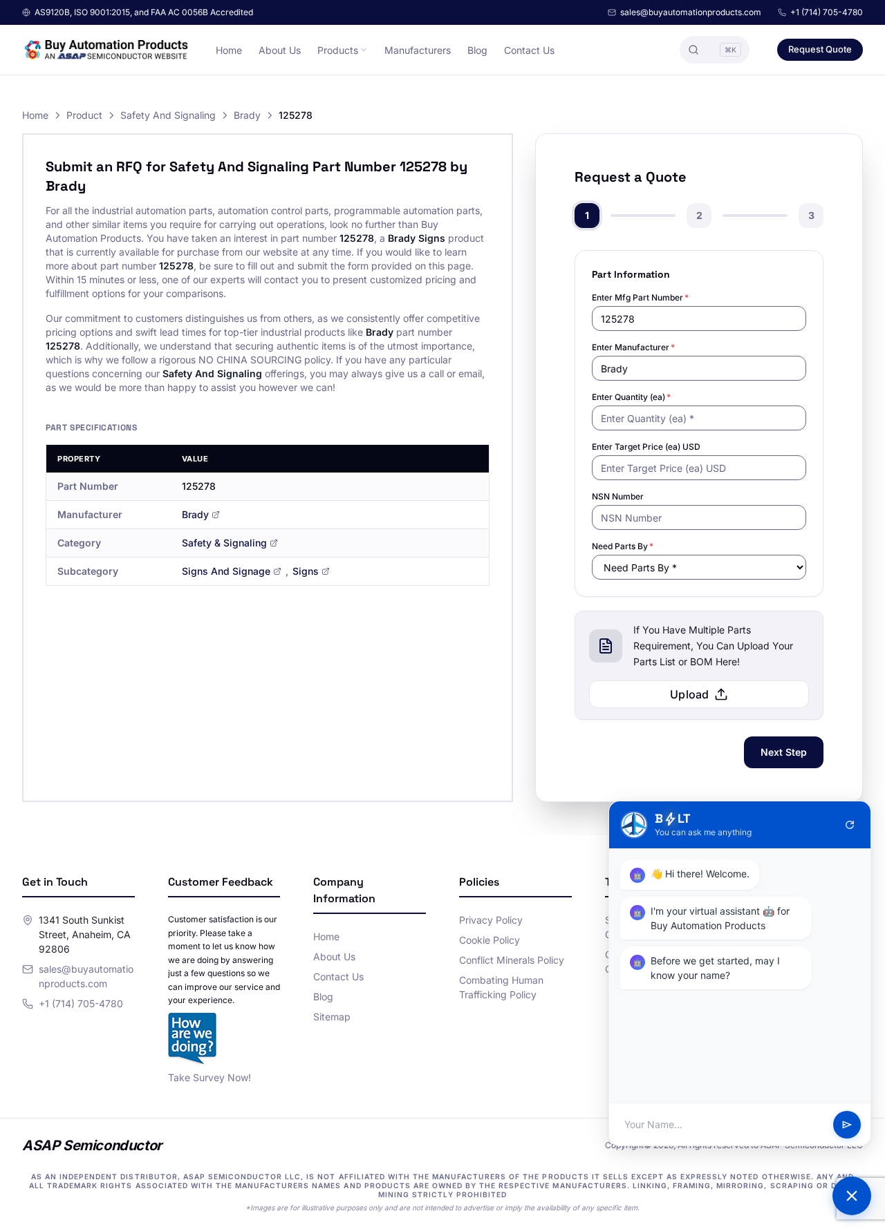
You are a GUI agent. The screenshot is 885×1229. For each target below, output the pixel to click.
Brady (247, 115)
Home (229, 50)
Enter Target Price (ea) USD (646, 446)
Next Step (784, 752)
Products (337, 50)
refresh (850, 825)
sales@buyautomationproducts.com (690, 12)
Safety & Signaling (224, 543)
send (847, 1124)
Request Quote (820, 49)
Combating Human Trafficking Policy (501, 987)
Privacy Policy (491, 920)
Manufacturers (417, 50)
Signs (305, 571)
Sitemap (332, 1016)
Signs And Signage (226, 571)
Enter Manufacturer (633, 347)
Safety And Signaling (168, 115)
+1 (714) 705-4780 (826, 12)
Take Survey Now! (209, 1077)
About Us (280, 50)
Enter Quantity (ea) (631, 397)
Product (84, 115)
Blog (477, 50)
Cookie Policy (489, 940)
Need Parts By (622, 546)
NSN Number (618, 496)
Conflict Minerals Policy (511, 960)
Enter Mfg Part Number (640, 297)
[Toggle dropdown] (364, 50)
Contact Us (529, 50)
